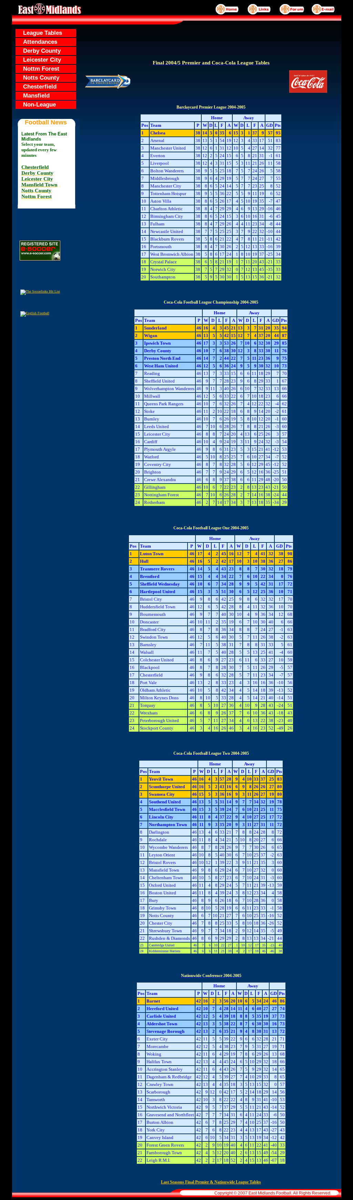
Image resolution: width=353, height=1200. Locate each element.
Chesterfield (36, 86)
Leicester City (38, 60)
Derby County (38, 51)
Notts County (37, 77)
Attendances (36, 42)
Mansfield (33, 95)
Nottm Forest (37, 68)
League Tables (39, 33)
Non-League (36, 104)
